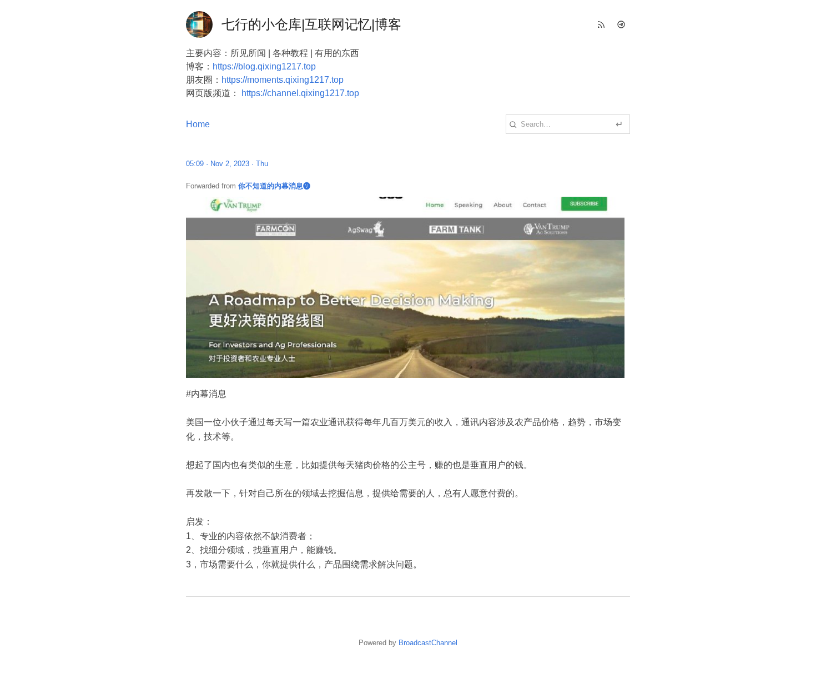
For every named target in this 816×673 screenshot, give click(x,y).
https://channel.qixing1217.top (300, 93)
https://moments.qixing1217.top (282, 79)
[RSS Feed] (601, 24)
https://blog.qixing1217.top (264, 66)
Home (198, 124)
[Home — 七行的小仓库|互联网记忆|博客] (199, 24)
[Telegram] (621, 24)
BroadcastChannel (428, 643)
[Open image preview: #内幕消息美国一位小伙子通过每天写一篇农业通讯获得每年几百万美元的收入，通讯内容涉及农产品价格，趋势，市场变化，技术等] (408, 287)
